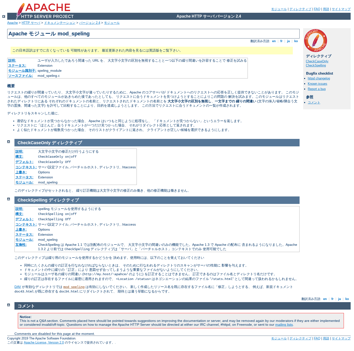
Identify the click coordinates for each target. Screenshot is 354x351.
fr (281, 41)
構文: (19, 156)
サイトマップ (341, 9)
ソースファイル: (20, 76)
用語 (326, 9)
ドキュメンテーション (59, 23)
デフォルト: (24, 162)
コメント (314, 102)
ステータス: (17, 65)
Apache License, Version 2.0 (44, 342)
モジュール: (24, 182)
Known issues (317, 83)
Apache (12, 23)
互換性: (21, 245)
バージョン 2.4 (89, 23)
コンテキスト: (26, 167)
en (274, 41)
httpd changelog (319, 78)
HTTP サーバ (31, 23)
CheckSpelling (316, 65)
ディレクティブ (300, 9)
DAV (17, 287)
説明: (12, 60)
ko (296, 41)
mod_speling (74, 287)
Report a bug (317, 89)
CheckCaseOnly (317, 61)
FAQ (317, 9)
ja (288, 41)
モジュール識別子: (22, 70)
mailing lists (284, 324)
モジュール (279, 9)
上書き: (21, 172)
